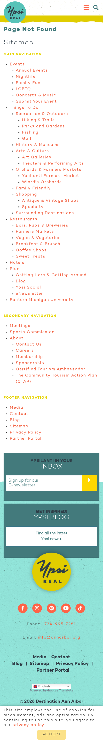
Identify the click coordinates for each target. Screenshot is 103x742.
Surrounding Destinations (45, 213)
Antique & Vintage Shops (50, 201)
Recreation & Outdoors (42, 114)
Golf (27, 139)
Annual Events (32, 71)
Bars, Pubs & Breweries (42, 226)
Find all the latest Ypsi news (52, 536)
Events (17, 64)
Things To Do (24, 108)
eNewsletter (29, 294)
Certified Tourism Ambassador (51, 369)
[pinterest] (51, 608)
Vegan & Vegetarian (38, 238)
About (17, 338)
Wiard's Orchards (42, 182)
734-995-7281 (60, 624)
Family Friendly (33, 188)
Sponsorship (30, 363)
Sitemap (19, 426)
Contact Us (29, 345)
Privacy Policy (26, 433)
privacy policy (28, 725)
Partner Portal (26, 439)
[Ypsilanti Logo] (15, 22)
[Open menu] (92, 7)
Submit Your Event (36, 102)
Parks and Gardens (43, 126)
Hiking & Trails (38, 120)
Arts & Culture (32, 151)
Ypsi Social (28, 288)
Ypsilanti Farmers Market (50, 176)
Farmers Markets (35, 232)
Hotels (17, 263)
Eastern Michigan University (42, 300)
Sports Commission (32, 332)
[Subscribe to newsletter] (89, 483)
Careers (25, 351)
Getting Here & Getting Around (51, 275)
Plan (15, 269)
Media (16, 408)
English (43, 686)
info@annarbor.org (59, 638)
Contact (19, 414)
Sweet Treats (31, 257)
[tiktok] (80, 608)
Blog (21, 281)
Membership (29, 357)
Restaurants (24, 219)
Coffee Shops (31, 250)
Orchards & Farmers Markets (49, 170)
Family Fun (28, 83)
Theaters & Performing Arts (53, 164)
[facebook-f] (23, 608)
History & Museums (38, 145)
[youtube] (66, 608)
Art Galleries (37, 157)
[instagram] (37, 608)
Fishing (30, 133)
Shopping (26, 195)
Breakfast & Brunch (38, 244)
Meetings (20, 326)
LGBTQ (23, 89)
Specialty (33, 207)
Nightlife (26, 77)
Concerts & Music (36, 95)
